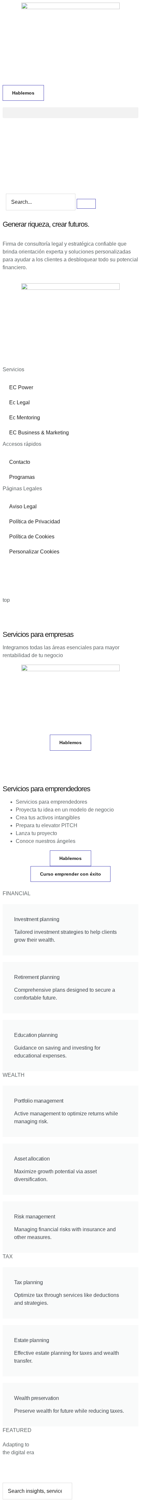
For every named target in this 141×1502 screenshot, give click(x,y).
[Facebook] (28, 567)
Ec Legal (19, 402)
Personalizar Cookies (34, 551)
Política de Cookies (31, 536)
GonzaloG (56, 587)
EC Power (21, 387)
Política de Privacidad (34, 521)
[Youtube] (64, 567)
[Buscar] (86, 204)
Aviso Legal (23, 506)
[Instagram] (46, 567)
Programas (22, 477)
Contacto (19, 462)
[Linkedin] (11, 567)
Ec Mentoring (24, 417)
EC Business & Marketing (39, 432)
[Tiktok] (81, 567)
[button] (70, 112)
